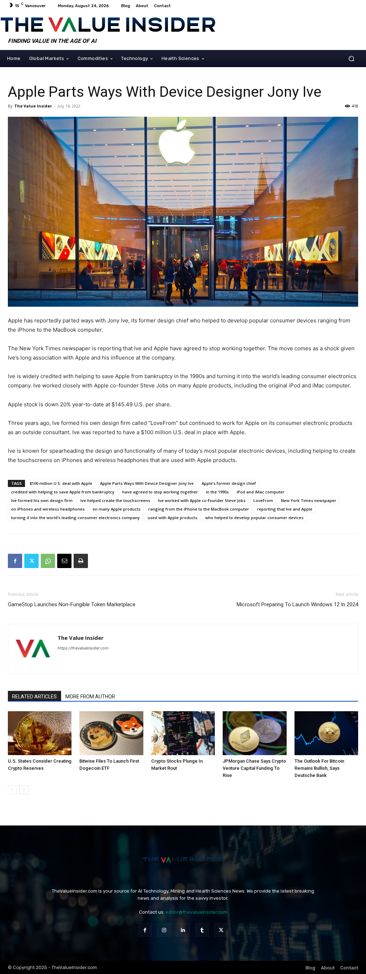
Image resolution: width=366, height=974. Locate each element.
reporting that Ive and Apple (284, 509)
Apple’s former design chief (229, 483)
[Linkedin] (183, 930)
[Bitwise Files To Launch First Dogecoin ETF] (111, 733)
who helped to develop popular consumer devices (254, 517)
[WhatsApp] (48, 561)
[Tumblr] (202, 930)
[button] (351, 58)
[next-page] (23, 789)
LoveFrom (263, 500)
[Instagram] (164, 930)
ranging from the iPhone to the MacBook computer (198, 509)
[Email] (64, 561)
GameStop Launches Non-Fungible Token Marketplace (71, 604)
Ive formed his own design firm (42, 500)
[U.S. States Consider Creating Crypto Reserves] (39, 733)
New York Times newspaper (308, 500)
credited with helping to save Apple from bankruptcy (62, 491)
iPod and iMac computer (261, 491)
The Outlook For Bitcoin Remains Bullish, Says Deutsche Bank (319, 768)
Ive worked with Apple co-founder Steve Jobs (202, 500)
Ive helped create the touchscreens (115, 500)
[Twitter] (31, 561)
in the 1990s (217, 491)
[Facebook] (15, 561)
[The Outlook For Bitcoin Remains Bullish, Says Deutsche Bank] (326, 733)
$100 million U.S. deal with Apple (61, 483)
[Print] (81, 561)
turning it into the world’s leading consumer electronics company (75, 517)
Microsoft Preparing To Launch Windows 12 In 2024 (297, 604)
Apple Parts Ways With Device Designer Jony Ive (147, 483)
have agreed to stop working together (160, 491)
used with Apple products (172, 517)
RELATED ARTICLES (34, 696)
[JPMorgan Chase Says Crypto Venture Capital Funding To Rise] (254, 733)
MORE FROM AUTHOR (90, 696)
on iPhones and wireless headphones (48, 509)
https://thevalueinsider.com (83, 648)
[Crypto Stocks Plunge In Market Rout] (183, 733)
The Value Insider (33, 106)
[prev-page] (12, 789)
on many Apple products (116, 509)
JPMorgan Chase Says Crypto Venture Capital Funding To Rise (254, 768)
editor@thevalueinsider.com (196, 912)
